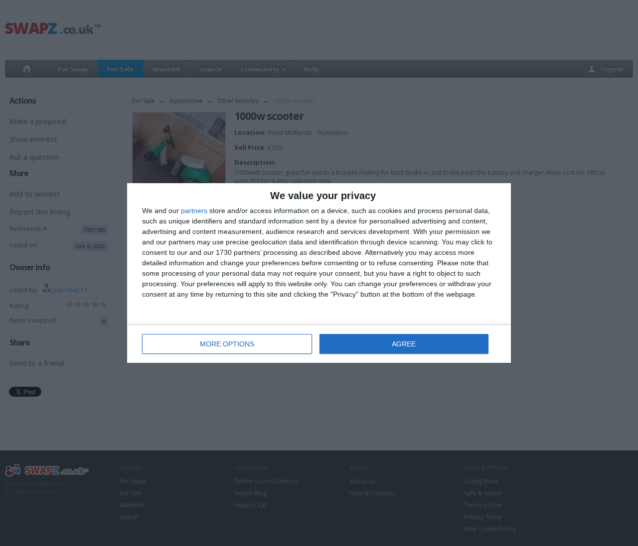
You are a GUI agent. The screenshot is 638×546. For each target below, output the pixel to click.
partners (194, 210)
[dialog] (319, 273)
